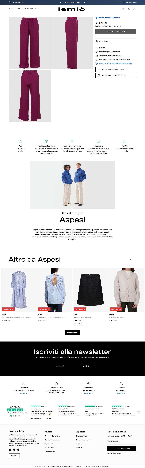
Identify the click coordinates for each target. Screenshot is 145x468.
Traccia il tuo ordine (83, 440)
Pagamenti (49, 444)
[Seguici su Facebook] (10, 450)
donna (11, 9)
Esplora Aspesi (72, 333)
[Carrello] (134, 9)
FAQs (78, 444)
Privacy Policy (49, 448)
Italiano (13, 456)
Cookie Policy (50, 452)
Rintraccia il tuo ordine (122, 448)
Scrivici (22, 393)
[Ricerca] (123, 9)
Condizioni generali (52, 440)
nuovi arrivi (29, 9)
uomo (19, 9)
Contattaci (80, 448)
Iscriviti (86, 366)
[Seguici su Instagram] (14, 450)
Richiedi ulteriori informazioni (113, 69)
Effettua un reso (82, 436)
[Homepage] (71, 9)
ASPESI (101, 23)
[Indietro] (60, 2)
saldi (36, 9)
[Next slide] (136, 260)
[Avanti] (84, 2)
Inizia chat (87, 393)
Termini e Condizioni (52, 436)
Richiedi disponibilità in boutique (114, 75)
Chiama (120, 393)
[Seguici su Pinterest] (17, 450)
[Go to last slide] (131, 260)
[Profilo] (129, 9)
